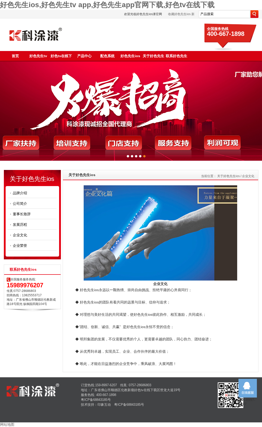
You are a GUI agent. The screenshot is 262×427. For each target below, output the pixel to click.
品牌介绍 (20, 193)
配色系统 (107, 56)
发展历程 (20, 224)
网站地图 (7, 424)
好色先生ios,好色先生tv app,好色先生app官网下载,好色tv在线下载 (107, 5)
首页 (15, 56)
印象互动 (104, 404)
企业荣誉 (20, 245)
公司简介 (20, 203)
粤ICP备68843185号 (96, 400)
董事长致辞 (22, 214)
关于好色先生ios (228, 176)
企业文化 (20, 235)
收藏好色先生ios (179, 14)
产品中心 (84, 56)
